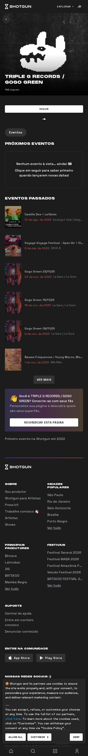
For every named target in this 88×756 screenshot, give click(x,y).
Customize (38, 737)
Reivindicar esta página (44, 422)
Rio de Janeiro (58, 501)
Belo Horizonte (59, 508)
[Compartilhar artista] (79, 6)
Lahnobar (12, 562)
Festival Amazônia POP (65, 566)
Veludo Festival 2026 (64, 572)
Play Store (53, 658)
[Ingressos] (55, 751)
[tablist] (44, 132)
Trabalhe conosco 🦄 (22, 511)
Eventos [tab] (15, 132)
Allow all (16, 737)
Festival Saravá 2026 (64, 552)
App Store (22, 658)
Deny (76, 737)
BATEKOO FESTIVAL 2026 (66, 579)
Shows (10, 524)
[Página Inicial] (18, 6)
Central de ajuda (18, 613)
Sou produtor (15, 491)
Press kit (12, 505)
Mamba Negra (16, 582)
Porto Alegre (57, 521)
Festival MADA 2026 (63, 559)
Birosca (11, 556)
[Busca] (33, 751)
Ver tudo (54, 528)
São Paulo (55, 495)
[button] (44, 109)
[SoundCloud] (44, 119)
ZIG (7, 569)
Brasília (53, 515)
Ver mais (44, 379)
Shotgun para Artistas (23, 498)
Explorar (64, 6)
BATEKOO (12, 575)
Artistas (11, 518)
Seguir (44, 109)
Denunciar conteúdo (21, 631)
